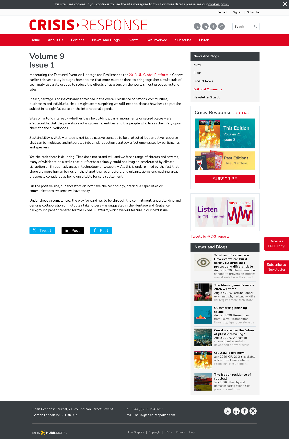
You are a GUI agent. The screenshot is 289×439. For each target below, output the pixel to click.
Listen (204, 40)
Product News (203, 81)
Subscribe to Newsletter (276, 267)
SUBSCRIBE (225, 179)
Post (74, 230)
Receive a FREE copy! (276, 243)
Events (133, 40)
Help (192, 432)
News (197, 65)
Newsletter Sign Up (206, 97)
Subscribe (253, 12)
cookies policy (218, 4)
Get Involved (156, 40)
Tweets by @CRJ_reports (210, 236)
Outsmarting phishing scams (230, 310)
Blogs (197, 73)
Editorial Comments (208, 89)
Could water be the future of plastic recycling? (234, 332)
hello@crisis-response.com (155, 415)
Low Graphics (136, 432)
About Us (55, 40)
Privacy (180, 432)
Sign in (237, 12)
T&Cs (168, 432)
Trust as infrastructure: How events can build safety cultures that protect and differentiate (233, 261)
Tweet (43, 230)
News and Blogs (106, 40)
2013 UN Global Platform (148, 75)
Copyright (154, 432)
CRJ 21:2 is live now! (229, 353)
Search (239, 27)
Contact (222, 12)
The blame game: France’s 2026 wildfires (234, 287)
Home (35, 40)
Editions (77, 40)
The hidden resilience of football (232, 376)
